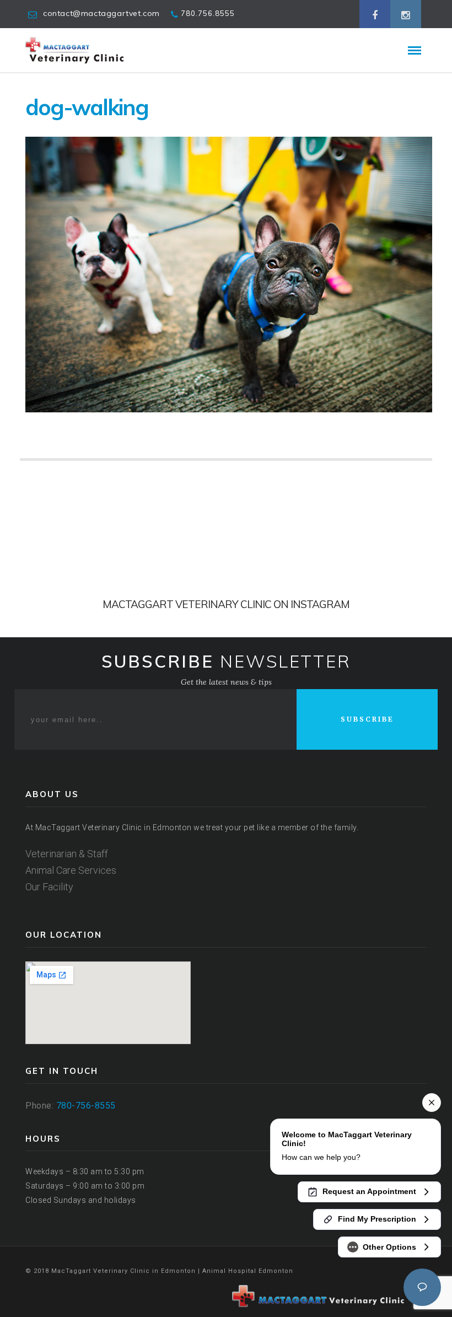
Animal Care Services (70, 870)
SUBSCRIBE (367, 719)
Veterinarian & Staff (66, 853)
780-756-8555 (86, 1105)
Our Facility (49, 887)
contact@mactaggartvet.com (101, 13)
